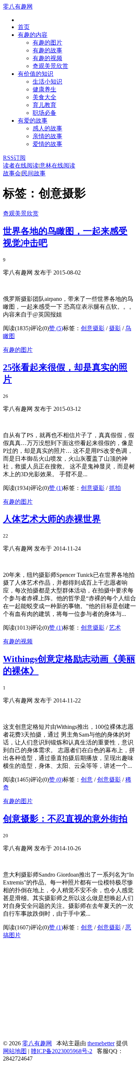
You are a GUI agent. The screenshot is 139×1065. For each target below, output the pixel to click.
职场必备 (44, 113)
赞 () (56, 328)
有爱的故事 (32, 120)
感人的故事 (47, 128)
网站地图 (15, 1051)
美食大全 (44, 97)
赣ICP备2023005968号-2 (61, 1051)
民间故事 (34, 173)
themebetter (101, 1043)
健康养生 (44, 89)
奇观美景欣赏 (50, 66)
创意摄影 (93, 328)
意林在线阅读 (57, 165)
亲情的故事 (47, 136)
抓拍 (115, 488)
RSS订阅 (14, 158)
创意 (87, 779)
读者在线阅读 (21, 165)
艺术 (115, 627)
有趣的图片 (47, 42)
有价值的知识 (35, 74)
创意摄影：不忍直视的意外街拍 (65, 819)
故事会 (12, 173)
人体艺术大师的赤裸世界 (52, 519)
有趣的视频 (47, 58)
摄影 (115, 328)
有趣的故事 (47, 50)
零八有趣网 (18, 6)
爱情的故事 (47, 144)
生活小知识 (47, 81)
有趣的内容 (32, 35)
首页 (24, 27)
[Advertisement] (58, 991)
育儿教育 (44, 105)
